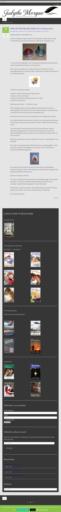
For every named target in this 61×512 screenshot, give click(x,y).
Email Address (9, 410)
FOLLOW (9, 448)
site (27, 175)
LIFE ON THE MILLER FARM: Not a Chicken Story (31, 28)
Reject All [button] (26, 509)
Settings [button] (33, 509)
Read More (56, 197)
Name (6, 415)
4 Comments (46, 31)
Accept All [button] (20, 509)
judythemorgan (15, 31)
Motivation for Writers (12, 470)
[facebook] (54, 4)
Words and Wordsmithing (13, 464)
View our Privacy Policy (42, 509)
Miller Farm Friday (32, 31)
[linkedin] (57, 4)
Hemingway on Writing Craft (14, 475)
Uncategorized (39, 31)
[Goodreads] (60, 4)
